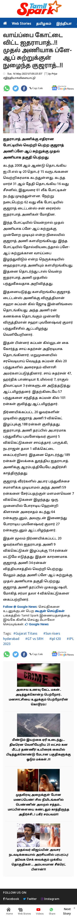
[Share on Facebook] (24, 88)
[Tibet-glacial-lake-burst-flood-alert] (38, 726)
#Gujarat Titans (25, 633)
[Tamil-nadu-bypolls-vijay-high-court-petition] (38, 836)
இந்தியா (64, 24)
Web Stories (21, 24)
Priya (54, 74)
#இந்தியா (9, 78)
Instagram (51, 899)
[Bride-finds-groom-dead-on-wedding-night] (38, 781)
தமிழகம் (43, 24)
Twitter (31, 899)
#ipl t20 (54, 638)
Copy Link (37, 88)
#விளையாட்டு (25, 78)
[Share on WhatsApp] (6, 88)
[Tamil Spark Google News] (62, 88)
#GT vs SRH (33, 638)
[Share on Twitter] (16, 88)
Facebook (12, 899)
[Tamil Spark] (38, 9)
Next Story (67, 911)
